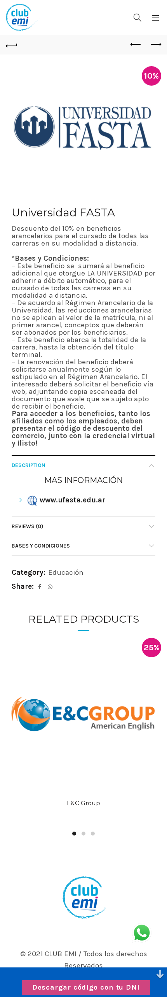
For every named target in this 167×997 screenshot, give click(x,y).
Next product (155, 45)
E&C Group (83, 803)
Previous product (136, 45)
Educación (66, 572)
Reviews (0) (27, 526)
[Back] (11, 45)
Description (28, 465)
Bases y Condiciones (41, 545)
